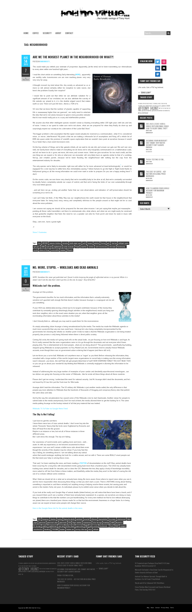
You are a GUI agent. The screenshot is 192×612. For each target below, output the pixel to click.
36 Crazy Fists (50, 571)
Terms (172, 607)
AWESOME (45, 243)
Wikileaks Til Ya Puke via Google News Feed (50, 408)
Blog (148, 607)
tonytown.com (70, 529)
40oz (150, 103)
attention (53, 519)
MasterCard (119, 523)
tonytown (62, 250)
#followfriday (143, 113)
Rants (111, 526)
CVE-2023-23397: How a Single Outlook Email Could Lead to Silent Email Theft (157, 126)
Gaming (103, 243)
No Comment (149, 152)
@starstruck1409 (157, 110)
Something (47, 529)
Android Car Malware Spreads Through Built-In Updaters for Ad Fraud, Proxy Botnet (151, 577)
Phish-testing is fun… (155, 159)
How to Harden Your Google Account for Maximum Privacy (157, 190)
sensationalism (38, 529)
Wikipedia (70, 250)
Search (168, 33)
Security (47, 33)
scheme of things (44, 250)
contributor (79, 519)
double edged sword (75, 243)
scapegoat (123, 526)
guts (108, 243)
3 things (155, 103)
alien (39, 243)
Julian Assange (97, 523)
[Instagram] (164, 62)
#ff (160, 108)
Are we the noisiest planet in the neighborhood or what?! (73, 56)
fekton (129, 519)
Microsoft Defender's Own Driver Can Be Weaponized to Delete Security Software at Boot (154, 571)
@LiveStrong (146, 110)
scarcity (35, 250)
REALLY (116, 526)
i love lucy (114, 243)
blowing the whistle (69, 519)
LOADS (43, 247)
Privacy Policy (165, 607)
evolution (96, 243)
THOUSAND (55, 529)
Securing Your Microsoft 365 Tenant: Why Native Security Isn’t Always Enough (156, 144)
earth (84, 243)
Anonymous (45, 519)
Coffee (36, 33)
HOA (69, 523)
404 (36, 563)
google (35, 523)
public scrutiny (94, 526)
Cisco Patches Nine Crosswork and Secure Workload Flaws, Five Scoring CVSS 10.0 (152, 588)
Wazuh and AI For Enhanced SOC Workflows (149, 582)
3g (150, 110)
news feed (61, 526)
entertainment (121, 519)
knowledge (106, 523)
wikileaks (96, 529)
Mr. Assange (36, 526)
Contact (69, 33)
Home (26, 33)
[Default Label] (158, 68)
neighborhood (58, 247)
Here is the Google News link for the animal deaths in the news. (58, 508)
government (42, 523)
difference (94, 519)
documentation (102, 519)
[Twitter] (158, 62)
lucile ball (49, 247)
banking (59, 519)
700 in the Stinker (44, 569)
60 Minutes (166, 110)
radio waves (112, 247)
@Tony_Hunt (148, 108)
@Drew (164, 106)
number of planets (68, 247)
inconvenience (87, 523)
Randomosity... (45, 61)
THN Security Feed (145, 556)
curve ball (87, 519)
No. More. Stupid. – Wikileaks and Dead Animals (65, 267)
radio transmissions (101, 247)
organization (79, 526)
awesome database (55, 243)
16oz (159, 103)
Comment (26, 284)
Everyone (89, 243)
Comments (25, 74)
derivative (65, 243)
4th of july (146, 103)
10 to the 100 (165, 108)
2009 (39, 519)
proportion (84, 247)
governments (63, 523)
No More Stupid (70, 526)
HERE (78, 74)
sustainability (55, 250)
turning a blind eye (81, 529)
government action (52, 523)
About (58, 33)
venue (90, 529)
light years (36, 247)
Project (77, 247)
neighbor (44, 526)
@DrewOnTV (52, 563)
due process (112, 519)
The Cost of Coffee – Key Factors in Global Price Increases (156, 174)
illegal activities (77, 523)
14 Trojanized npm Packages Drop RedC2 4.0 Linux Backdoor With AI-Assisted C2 (152, 564)
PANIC (86, 526)
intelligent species (123, 243)
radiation (91, 247)
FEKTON (83, 463)
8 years (140, 103)
